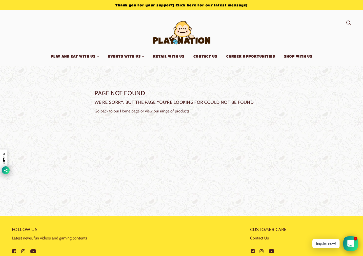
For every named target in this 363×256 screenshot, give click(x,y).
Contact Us (259, 238)
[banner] (181, 31)
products (182, 111)
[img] (348, 23)
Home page (130, 111)
